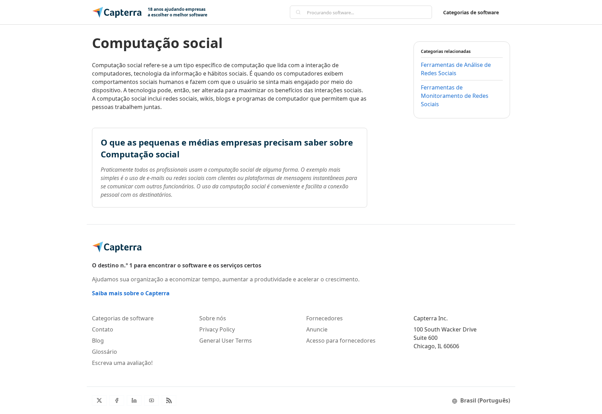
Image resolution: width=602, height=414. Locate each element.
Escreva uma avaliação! (122, 363)
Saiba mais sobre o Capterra (131, 293)
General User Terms (225, 340)
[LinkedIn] (134, 400)
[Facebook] (116, 400)
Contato (102, 329)
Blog (98, 340)
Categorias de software (471, 12)
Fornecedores (324, 318)
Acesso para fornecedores (341, 340)
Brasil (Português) (485, 400)
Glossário (104, 352)
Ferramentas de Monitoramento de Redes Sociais (454, 96)
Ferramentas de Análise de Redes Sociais (456, 69)
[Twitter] (99, 400)
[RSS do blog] (169, 400)
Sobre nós (212, 318)
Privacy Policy (217, 329)
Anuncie (316, 329)
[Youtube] (151, 400)
